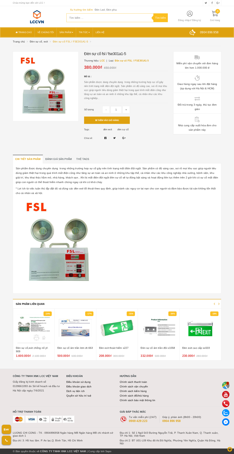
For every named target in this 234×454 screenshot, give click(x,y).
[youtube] (225, 394)
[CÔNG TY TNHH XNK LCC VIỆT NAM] (37, 16)
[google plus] (218, 3)
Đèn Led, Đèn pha (106, 9)
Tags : (87, 129)
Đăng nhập (184, 20)
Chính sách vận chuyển (134, 386)
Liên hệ (100, 32)
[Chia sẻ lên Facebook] (106, 138)
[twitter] (206, 3)
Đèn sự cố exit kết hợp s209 (203, 347)
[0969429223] (225, 403)
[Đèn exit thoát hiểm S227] (80, 327)
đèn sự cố (123, 129)
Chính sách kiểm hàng (133, 391)
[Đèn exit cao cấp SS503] (163, 327)
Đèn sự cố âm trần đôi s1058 (121, 347)
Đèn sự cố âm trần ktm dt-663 (38, 347)
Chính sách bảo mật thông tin (137, 400)
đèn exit (107, 129)
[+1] (124, 138)
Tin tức (83, 32)
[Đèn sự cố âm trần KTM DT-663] (38, 327)
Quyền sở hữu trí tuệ (78, 395)
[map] (225, 385)
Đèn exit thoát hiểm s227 (77, 347)
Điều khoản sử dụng (78, 381)
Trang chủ (25, 32)
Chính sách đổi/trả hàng (134, 395)
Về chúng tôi (45, 32)
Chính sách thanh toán (133, 381)
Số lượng (89, 109)
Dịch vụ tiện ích (75, 391)
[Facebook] (225, 422)
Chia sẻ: (88, 138)
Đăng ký (196, 20)
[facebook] (212, 3)
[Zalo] (225, 412)
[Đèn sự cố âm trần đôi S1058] (122, 327)
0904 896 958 (171, 421)
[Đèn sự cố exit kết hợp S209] (205, 327)
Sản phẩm (65, 32)
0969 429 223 (138, 421)
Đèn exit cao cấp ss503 (159, 347)
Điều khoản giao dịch (79, 386)
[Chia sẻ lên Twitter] (115, 138)
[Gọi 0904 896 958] (6, 440)
